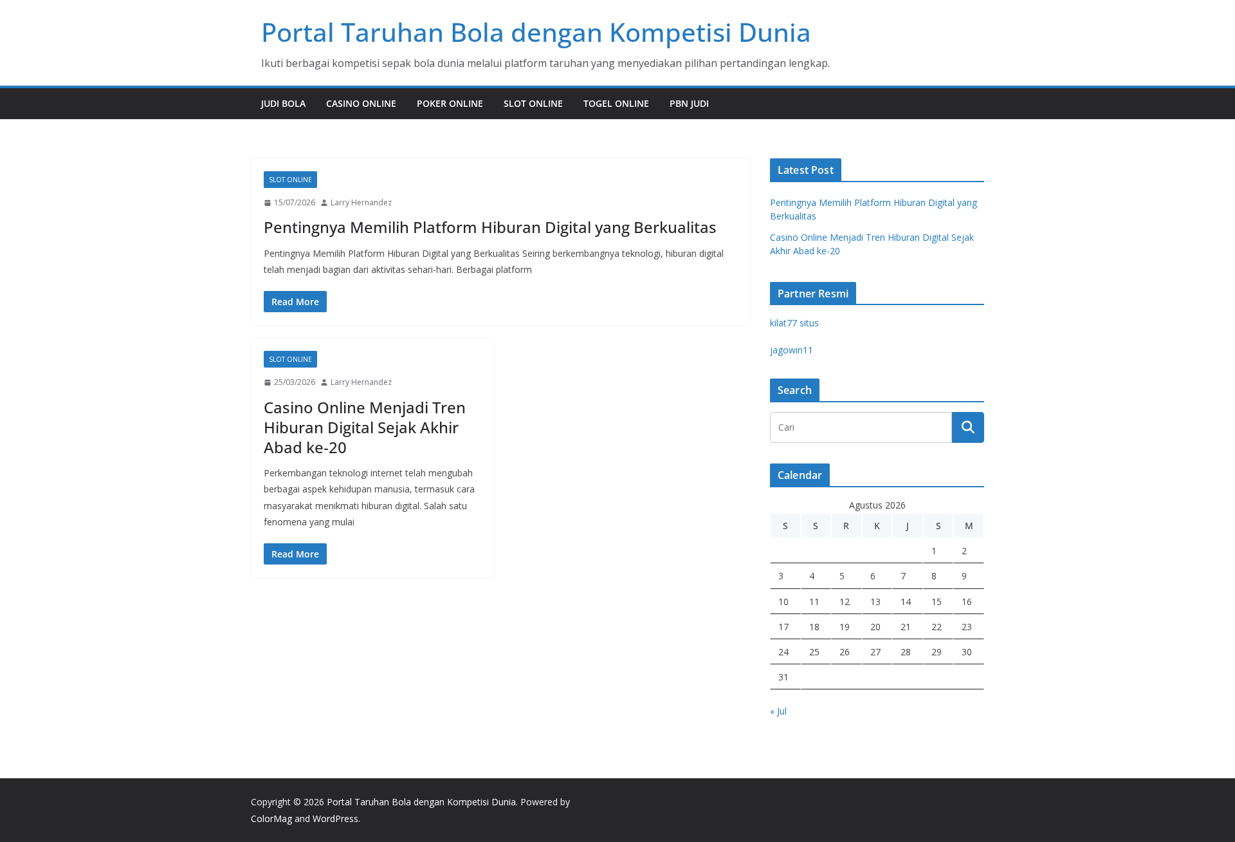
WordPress (335, 818)
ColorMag (271, 818)
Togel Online (616, 103)
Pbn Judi (689, 103)
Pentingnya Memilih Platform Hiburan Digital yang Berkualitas (490, 227)
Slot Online (533, 103)
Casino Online (361, 103)
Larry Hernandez (361, 202)
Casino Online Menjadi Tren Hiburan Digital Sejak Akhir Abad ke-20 (365, 427)
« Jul (778, 711)
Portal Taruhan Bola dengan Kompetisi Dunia (536, 32)
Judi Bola (283, 103)
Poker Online (450, 103)
